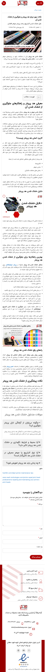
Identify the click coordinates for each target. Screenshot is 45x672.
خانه (40, 10)
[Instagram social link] (29, 651)
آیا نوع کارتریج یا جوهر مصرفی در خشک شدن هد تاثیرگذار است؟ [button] (22, 454)
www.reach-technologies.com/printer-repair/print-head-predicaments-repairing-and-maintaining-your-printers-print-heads (21, 479)
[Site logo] (22, 3)
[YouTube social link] (24, 651)
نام (41, 529)
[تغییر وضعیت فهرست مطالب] (37, 97)
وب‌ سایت (39, 547)
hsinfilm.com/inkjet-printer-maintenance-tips (18, 473)
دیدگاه (39, 504)
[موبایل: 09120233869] (22, 623)
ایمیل (40, 538)
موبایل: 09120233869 (14, 622)
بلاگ (35, 10)
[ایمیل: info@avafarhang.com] (33, 629)
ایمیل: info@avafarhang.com (21, 627)
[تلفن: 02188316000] (37, 623)
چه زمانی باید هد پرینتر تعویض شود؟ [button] (22, 463)
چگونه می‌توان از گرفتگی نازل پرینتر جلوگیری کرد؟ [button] (22, 424)
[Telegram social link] (18, 651)
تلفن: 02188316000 (29, 622)
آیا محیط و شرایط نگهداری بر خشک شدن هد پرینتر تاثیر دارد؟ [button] (22, 444)
